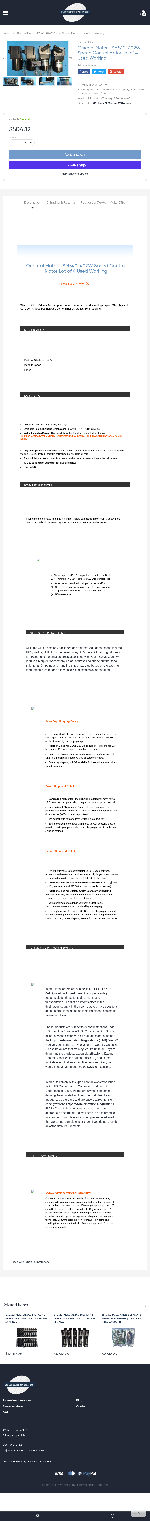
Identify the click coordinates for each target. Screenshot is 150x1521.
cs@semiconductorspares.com (23, 1450)
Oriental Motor (85, 42)
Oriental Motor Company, (115, 89)
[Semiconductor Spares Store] (75, 12)
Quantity (14, 137)
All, (97, 89)
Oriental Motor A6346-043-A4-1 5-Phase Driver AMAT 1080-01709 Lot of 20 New (26, 1318)
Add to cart (77, 155)
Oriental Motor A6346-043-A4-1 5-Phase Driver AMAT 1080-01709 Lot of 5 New (74, 1318)
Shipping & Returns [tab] (61, 202)
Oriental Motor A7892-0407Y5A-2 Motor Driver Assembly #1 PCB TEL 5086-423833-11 (122, 1318)
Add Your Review (87, 65)
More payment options (75, 173)
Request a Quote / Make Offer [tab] (103, 202)
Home (6, 33)
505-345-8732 (12, 1444)
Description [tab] (32, 202)
